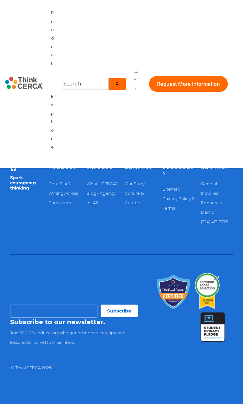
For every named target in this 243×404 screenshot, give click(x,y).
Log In (136, 80)
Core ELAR (59, 183)
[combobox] (85, 84)
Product (52, 38)
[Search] (117, 84)
